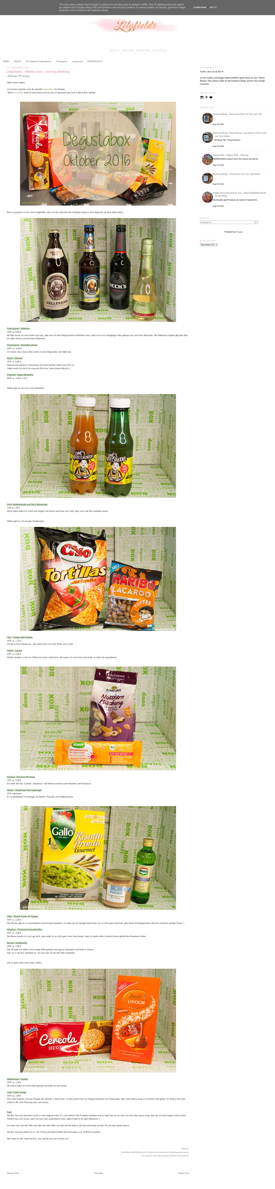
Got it (213, 7)
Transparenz (62, 61)
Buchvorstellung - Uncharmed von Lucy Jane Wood (237, 174)
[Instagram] (202, 98)
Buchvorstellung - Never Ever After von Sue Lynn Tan (238, 114)
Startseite (98, 1173)
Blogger (239, 232)
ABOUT (17, 61)
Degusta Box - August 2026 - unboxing (231, 155)
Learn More (199, 7)
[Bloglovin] (211, 98)
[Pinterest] (206, 98)
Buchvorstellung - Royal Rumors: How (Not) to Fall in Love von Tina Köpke (240, 134)
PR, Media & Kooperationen (38, 61)
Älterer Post (183, 1173)
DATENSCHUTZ (94, 61)
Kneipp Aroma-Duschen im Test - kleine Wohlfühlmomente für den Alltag (240, 194)
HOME (6, 61)
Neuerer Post (13, 1173)
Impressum (77, 61)
